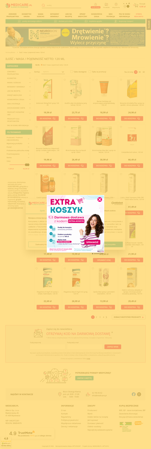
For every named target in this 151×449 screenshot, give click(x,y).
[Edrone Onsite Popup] (75, 224)
